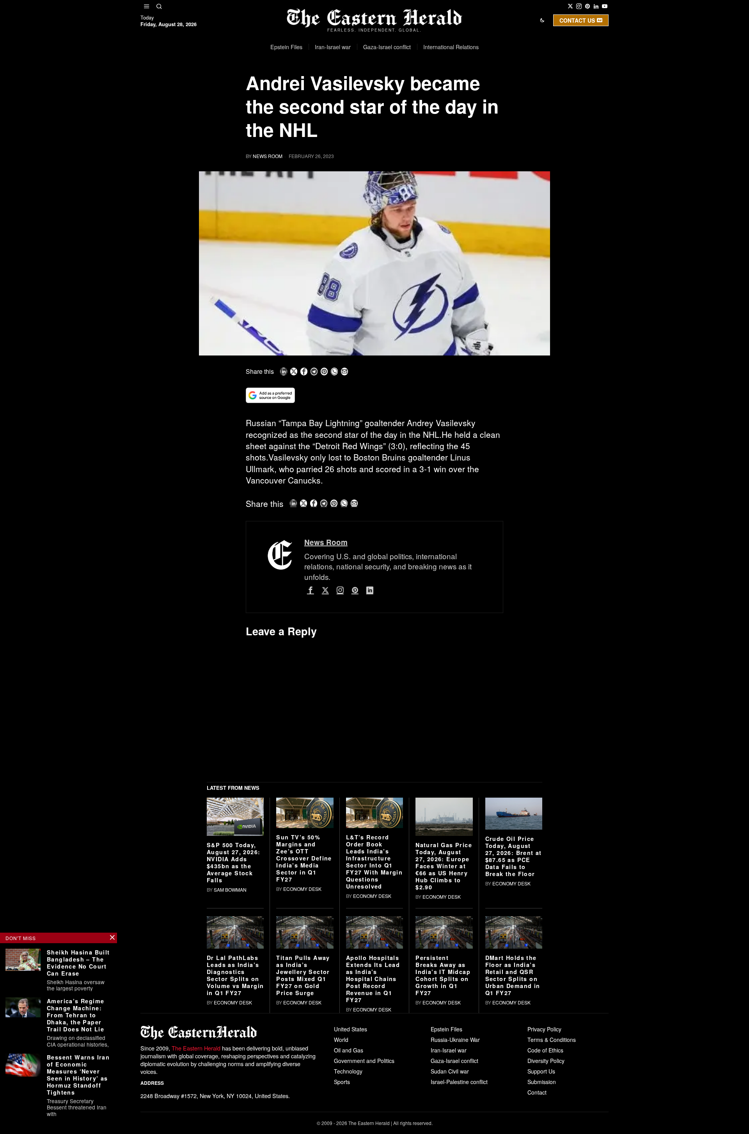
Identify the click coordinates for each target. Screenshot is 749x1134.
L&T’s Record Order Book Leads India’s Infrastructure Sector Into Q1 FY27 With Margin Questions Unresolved (374, 983)
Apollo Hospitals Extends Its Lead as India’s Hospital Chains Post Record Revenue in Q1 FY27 (373, 1099)
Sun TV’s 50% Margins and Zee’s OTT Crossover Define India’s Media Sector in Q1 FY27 (304, 979)
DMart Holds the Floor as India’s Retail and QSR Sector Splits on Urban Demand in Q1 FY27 (512, 1096)
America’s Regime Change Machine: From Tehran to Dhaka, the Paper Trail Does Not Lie (75, 1015)
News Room (267, 156)
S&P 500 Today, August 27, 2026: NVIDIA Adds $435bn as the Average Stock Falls (233, 983)
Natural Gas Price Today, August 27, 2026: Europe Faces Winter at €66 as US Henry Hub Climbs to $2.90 (443, 986)
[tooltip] (570, 6)
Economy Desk (302, 1010)
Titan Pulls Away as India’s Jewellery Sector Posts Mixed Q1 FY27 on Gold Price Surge (303, 1096)
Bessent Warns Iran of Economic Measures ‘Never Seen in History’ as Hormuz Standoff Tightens (78, 1075)
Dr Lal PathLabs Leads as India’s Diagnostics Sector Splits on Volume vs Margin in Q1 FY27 (235, 1096)
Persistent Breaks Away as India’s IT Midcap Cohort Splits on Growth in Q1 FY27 (442, 1096)
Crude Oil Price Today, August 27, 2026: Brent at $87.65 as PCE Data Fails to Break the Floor (513, 977)
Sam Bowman (230, 1010)
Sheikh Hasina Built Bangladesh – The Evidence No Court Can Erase (78, 963)
